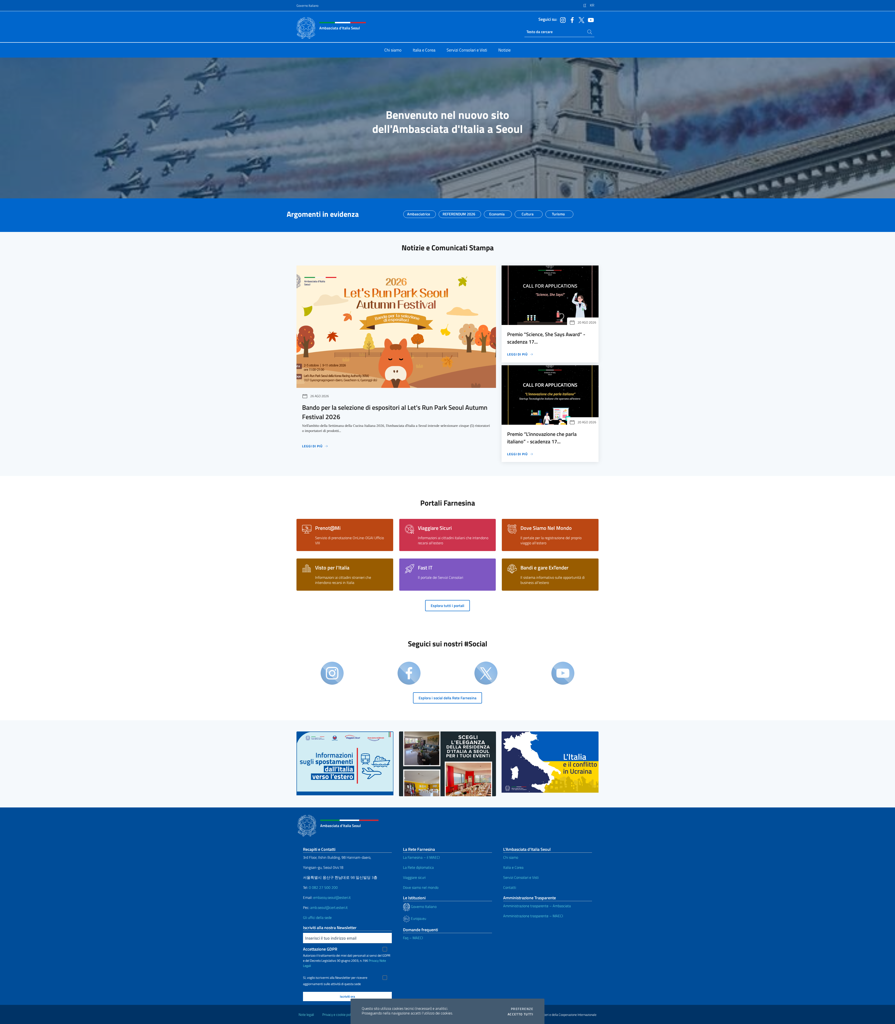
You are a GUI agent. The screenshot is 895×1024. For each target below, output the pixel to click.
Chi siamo (510, 857)
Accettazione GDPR (320, 949)
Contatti (509, 887)
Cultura (528, 212)
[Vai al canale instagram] (561, 19)
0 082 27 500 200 (323, 887)
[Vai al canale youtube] (589, 19)
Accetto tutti (520, 1014)
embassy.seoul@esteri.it (332, 897)
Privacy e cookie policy (338, 1014)
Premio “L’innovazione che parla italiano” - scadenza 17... (542, 437)
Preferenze (522, 1008)
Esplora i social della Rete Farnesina (447, 698)
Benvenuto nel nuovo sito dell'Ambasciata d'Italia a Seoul (447, 121)
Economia (497, 212)
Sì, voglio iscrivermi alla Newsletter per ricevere (335, 977)
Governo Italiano (307, 5)
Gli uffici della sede (317, 917)
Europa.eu (418, 918)
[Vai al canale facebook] (571, 19)
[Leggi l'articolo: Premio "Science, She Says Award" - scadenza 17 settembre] (550, 295)
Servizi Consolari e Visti (521, 877)
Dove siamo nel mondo (420, 887)
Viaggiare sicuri (414, 877)
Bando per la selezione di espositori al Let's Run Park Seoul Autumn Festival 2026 (394, 412)
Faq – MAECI (413, 938)
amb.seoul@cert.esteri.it (329, 907)
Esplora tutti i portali (447, 605)
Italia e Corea (513, 867)
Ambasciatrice (418, 212)
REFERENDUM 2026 (459, 212)
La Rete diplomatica (418, 867)
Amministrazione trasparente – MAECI (533, 916)
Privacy (374, 960)
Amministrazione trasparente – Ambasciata (537, 906)
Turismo (558, 212)
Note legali (306, 1014)
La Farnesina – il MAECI (421, 857)
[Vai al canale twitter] (580, 19)
